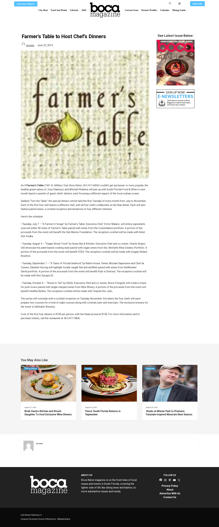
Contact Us (169, 497)
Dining (88, 368)
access (30, 45)
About (169, 489)
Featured (150, 368)
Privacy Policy (170, 485)
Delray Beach (31, 368)
